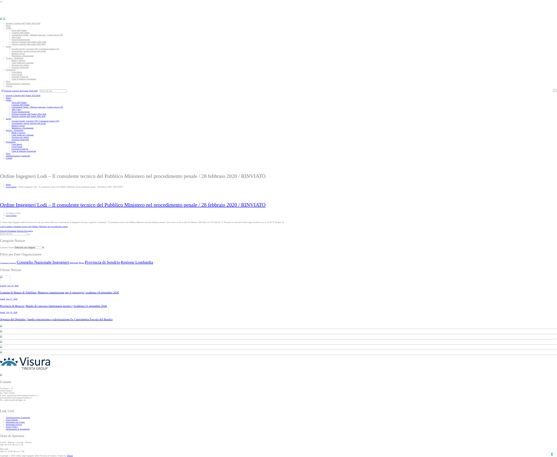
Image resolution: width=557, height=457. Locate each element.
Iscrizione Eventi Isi (20, 77)
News (8, 81)
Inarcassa (74, 262)
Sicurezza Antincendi (20, 67)
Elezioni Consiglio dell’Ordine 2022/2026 (23, 23)
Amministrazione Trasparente (18, 84)
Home (8, 26)
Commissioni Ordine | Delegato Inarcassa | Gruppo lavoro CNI (37, 35)
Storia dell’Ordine (19, 30)
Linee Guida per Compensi (23, 63)
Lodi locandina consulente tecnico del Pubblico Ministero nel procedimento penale (34, 227)
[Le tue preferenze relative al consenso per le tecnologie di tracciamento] (552, 454)
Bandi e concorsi (18, 60)
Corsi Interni (17, 72)
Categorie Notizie (7, 247)
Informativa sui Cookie (15, 422)
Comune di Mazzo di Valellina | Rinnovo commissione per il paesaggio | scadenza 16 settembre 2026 (59, 292)
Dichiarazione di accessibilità (18, 429)
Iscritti (8, 47)
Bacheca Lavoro (18, 53)
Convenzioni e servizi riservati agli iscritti (29, 51)
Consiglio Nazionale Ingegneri (43, 262)
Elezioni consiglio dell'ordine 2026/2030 (21, 91)
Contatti (9, 86)
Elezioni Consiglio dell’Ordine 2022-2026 (29, 42)
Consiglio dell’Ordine (20, 33)
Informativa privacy (14, 425)
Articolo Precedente (8, 231)
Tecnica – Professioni (14, 58)
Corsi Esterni (17, 74)
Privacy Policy (12, 427)
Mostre (81, 263)
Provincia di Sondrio (102, 262)
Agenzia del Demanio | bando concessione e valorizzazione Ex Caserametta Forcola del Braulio (56, 319)
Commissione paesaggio (8, 263)
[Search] (555, 90)
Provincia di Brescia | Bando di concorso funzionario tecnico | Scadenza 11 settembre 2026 (53, 306)
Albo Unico (16, 37)
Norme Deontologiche (21, 40)
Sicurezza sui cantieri (20, 65)
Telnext (70, 456)
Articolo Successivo (25, 231)
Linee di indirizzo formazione (24, 79)
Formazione (11, 70)
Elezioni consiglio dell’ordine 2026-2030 (28, 44)
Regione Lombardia (137, 262)
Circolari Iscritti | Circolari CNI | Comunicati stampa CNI (35, 49)
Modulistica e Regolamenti (23, 56)
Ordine (8, 28)
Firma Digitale (12, 420)
